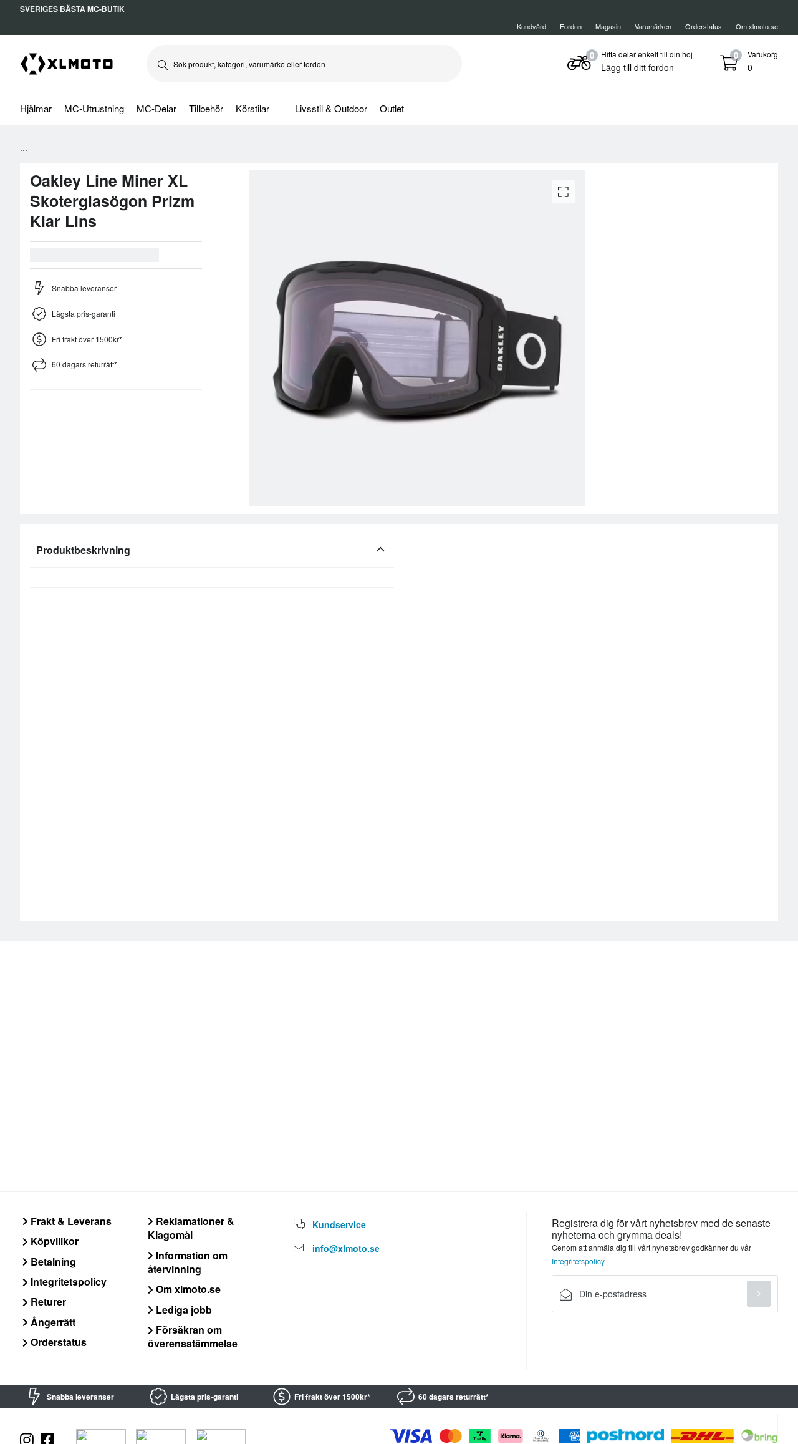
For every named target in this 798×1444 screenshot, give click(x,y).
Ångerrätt (51, 1322)
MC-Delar (156, 108)
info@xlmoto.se (346, 1248)
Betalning (52, 1261)
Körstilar (252, 108)
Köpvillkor (53, 1241)
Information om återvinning (188, 1262)
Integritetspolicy (67, 1281)
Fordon (571, 26)
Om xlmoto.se (757, 26)
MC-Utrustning (94, 108)
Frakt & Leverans (70, 1221)
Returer (47, 1301)
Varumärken (653, 26)
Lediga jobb (182, 1309)
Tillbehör (206, 108)
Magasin (608, 26)
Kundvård (531, 26)
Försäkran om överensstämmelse (193, 1336)
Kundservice (339, 1224)
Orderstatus (57, 1342)
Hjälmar (36, 108)
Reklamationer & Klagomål (191, 1228)
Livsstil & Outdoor (331, 108)
